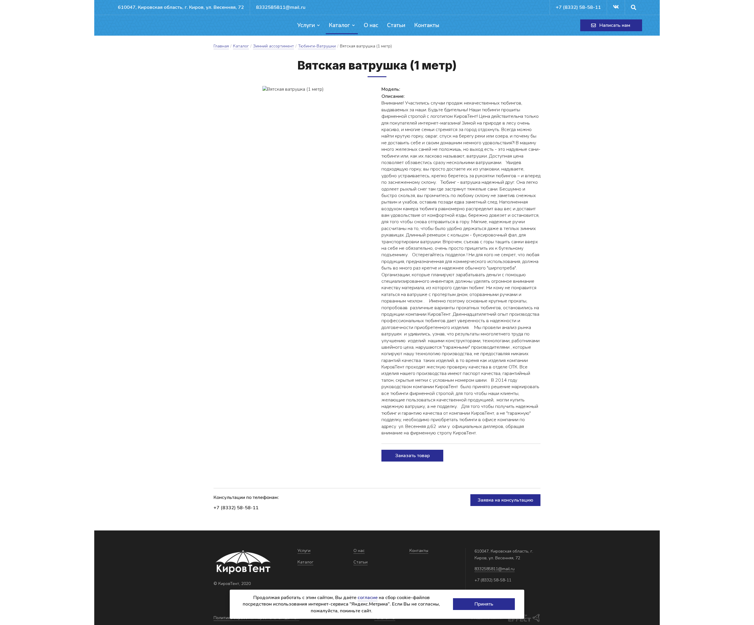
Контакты (426, 25)
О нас (371, 25)
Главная (221, 46)
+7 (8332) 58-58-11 (578, 7)
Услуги (306, 25)
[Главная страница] (134, 25)
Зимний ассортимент (273, 46)
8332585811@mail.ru (280, 7)
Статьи (396, 25)
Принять (483, 604)
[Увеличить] (293, 89)
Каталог (339, 25)
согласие (368, 597)
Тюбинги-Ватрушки (317, 46)
